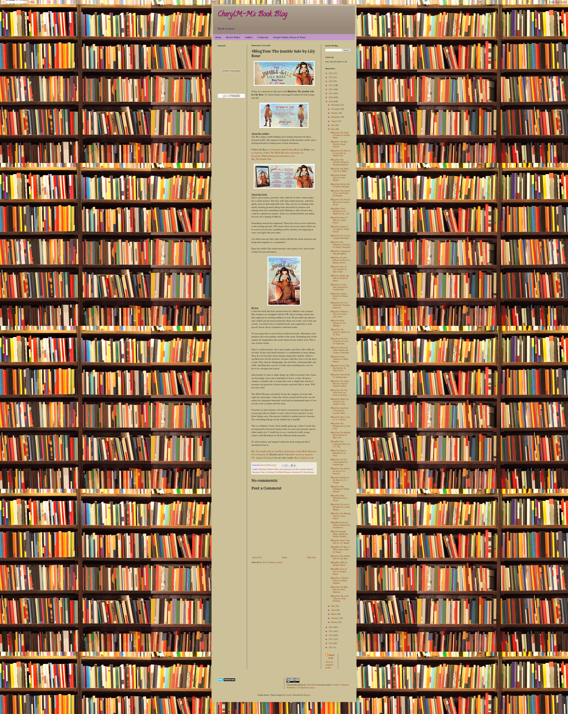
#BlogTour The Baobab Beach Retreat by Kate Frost (340, 435)
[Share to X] (289, 465)
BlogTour (262, 469)
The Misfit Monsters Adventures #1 (288, 472)
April (333, 610)
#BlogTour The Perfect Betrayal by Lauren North (340, 202)
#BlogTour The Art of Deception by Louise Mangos (340, 507)
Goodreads (269, 457)
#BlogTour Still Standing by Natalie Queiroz (340, 489)
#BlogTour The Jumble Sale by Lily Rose (340, 557)
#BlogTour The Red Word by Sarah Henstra (339, 144)
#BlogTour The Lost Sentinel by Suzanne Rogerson (340, 305)
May (333, 606)
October (334, 113)
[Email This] (283, 465)
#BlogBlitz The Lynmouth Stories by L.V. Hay (340, 444)
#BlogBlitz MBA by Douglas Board (339, 563)
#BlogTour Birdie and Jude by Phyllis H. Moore (340, 278)
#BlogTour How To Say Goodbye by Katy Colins (339, 269)
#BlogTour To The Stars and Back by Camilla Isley (339, 287)
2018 (331, 627)
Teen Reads (270, 472)
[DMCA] (226, 680)
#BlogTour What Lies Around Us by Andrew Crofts (340, 401)
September (336, 117)
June (333, 129)
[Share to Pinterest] (294, 465)
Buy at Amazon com (303, 457)
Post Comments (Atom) (273, 562)
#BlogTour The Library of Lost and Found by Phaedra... (340, 193)
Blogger (307, 694)
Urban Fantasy (308, 472)
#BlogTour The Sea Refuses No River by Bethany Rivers (340, 260)
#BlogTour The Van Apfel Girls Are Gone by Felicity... (339, 392)
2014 (331, 643)
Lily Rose (296, 469)
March (334, 614)
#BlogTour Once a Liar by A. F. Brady (340, 418)
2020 (331, 97)
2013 (331, 647)
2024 (331, 81)
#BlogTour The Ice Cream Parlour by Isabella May (339, 462)
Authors (248, 37)
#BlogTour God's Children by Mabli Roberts (339, 359)
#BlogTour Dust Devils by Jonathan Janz (340, 375)
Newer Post (257, 557)
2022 (331, 89)
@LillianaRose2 (293, 149)
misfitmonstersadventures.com (281, 155)
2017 (331, 631)
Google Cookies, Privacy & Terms (289, 37)
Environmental (285, 469)
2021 (331, 93)
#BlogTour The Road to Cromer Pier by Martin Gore (341, 153)
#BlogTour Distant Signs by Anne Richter (338, 178)
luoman (289, 694)
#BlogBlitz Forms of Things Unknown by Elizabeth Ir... (340, 525)
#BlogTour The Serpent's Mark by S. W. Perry (340, 332)
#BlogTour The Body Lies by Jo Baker (339, 170)
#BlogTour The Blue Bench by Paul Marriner (339, 589)
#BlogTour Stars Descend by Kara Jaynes (339, 498)
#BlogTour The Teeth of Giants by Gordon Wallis (340, 135)
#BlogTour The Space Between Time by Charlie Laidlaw (340, 383)
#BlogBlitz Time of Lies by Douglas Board (339, 571)
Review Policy (233, 37)
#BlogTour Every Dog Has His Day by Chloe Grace (340, 368)
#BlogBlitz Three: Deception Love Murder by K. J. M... (340, 211)
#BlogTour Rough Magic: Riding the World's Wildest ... (339, 534)
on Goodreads (274, 149)
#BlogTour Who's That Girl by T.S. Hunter (340, 541)
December (335, 104)
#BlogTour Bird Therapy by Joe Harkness (338, 323)
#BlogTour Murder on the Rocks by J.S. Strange (340, 480)
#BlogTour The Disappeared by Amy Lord (340, 426)
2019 (331, 101)
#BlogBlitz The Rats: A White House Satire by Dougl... (340, 549)
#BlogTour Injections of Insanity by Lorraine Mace (339, 410)
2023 (331, 85)
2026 (331, 73)
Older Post (311, 557)
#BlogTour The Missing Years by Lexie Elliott (341, 516)
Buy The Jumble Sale (261, 158)
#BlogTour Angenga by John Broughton (340, 252)
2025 (331, 77)
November (336, 109)
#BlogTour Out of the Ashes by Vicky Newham (340, 598)
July (333, 125)
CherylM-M (311, 684)
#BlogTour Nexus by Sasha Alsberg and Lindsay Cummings (340, 350)
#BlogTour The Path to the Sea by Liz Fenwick (340, 471)
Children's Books (273, 469)
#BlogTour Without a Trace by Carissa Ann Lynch (339, 314)
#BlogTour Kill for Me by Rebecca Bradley (340, 185)
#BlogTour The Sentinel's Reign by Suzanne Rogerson (340, 162)
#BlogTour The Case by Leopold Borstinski (341, 236)
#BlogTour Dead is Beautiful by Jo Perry (338, 453)
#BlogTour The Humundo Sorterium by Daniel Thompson (340, 244)
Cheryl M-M (331, 656)
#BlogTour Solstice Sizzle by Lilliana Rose (339, 296)
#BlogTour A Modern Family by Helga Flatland (340, 580)
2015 (331, 639)
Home (218, 37)
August (334, 121)
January (334, 622)
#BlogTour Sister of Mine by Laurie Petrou (339, 220)
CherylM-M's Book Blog (252, 14)
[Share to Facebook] (292, 465)
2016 (331, 635)
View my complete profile (329, 664)
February (335, 618)
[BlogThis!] (286, 465)
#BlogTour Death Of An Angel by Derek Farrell (340, 229)
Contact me (263, 37)
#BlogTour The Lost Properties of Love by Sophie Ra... (339, 341)
